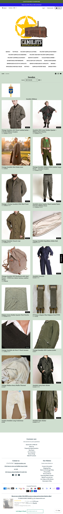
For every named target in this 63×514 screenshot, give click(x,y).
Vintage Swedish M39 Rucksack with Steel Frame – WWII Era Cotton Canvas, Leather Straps (15, 277)
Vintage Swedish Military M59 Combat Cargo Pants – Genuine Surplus (47, 168)
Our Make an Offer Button (47, 479)
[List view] (40, 80)
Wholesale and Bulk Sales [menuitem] (14, 66)
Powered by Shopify (31, 503)
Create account (50, 8)
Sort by (23, 80)
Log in (43, 8)
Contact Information (47, 466)
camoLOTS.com (34, 501)
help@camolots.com (20, 463)
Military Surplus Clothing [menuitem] (28, 51)
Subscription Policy (47, 481)
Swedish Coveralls (38, 276)
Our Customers (31, 452)
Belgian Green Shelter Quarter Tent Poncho (15, 315)
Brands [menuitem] (53, 63)
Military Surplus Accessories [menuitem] (17, 54)
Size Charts (31, 450)
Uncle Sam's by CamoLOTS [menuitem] (34, 60)
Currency (10, 7)
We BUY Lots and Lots (47, 477)
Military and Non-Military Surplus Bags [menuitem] (42, 54)
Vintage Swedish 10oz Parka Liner (12, 167)
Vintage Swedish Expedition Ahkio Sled (45, 241)
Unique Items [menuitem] (52, 66)
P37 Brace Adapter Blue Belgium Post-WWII (46, 315)
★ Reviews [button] (61, 258)
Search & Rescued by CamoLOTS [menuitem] (39, 63)
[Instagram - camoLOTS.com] (58, 73)
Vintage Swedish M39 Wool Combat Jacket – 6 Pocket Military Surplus (16, 131)
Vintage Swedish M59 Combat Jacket (44, 350)
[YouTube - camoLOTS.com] (60, 73)
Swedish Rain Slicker (39, 420)
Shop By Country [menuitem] (33, 57)
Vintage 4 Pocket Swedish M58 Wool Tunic (15, 204)
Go (45, 511)
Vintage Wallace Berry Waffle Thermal (14, 385)
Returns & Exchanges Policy (47, 470)
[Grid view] (39, 80)
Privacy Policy (47, 472)
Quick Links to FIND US (31, 444)
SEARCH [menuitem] (8, 51)
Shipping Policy (47, 468)
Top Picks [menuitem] (15, 51)
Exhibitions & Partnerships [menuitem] (15, 60)
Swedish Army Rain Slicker (41, 385)
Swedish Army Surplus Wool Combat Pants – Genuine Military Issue (47, 205)
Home (3, 73)
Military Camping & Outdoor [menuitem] (16, 57)
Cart (59, 8)
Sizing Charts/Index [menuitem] (50, 60)
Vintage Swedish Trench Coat (11, 241)
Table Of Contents (31, 455)
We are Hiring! (31, 454)
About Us (31, 446)
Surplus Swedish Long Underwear (12, 420)
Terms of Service (47, 473)
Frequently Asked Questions (31, 448)
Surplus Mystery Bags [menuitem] (39, 66)
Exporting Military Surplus (47, 475)
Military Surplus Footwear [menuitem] (48, 51)
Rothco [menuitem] (26, 66)
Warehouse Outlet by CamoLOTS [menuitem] (16, 63)
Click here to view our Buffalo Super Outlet (16, 466)
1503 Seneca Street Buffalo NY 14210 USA (16, 472)
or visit (16, 469)
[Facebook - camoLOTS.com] (55, 73)
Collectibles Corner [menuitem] (48, 57)
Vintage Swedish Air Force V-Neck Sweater (15, 350)
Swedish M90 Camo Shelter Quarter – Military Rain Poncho (45, 131)
